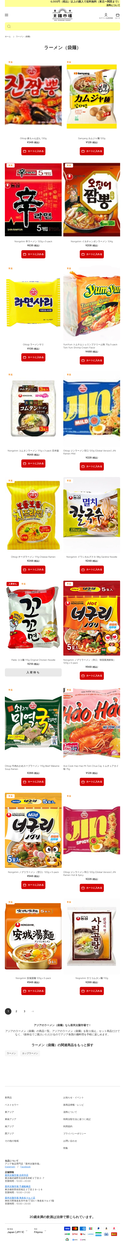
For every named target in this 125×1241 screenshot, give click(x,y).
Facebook (26, 1166)
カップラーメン (30, 1053)
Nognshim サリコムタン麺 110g (92, 978)
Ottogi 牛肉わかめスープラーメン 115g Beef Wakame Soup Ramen (32, 767)
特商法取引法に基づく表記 (77, 1119)
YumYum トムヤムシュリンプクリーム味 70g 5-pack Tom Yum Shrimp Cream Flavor (90, 346)
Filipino (38, 1232)
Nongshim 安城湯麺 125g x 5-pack (33, 978)
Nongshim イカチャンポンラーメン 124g (92, 241)
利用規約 (67, 1126)
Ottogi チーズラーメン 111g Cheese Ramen (33, 557)
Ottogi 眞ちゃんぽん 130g (33, 138)
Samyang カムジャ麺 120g (91, 138)
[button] (117, 15)
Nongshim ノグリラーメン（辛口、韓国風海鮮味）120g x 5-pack (89, 661)
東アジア (9, 1112)
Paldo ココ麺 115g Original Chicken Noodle (33, 660)
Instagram (10, 1166)
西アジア (9, 1133)
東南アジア (10, 1119)
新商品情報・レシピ (73, 1105)
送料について (113, 5)
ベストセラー (12, 1105)
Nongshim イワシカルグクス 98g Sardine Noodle (91, 557)
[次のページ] (31, 1011)
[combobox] (62, 26)
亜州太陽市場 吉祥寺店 (16, 1175)
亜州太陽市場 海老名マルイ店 (20, 1197)
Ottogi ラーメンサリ (33, 344)
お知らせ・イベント (73, 1097)
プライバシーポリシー (74, 1133)
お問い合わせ (70, 1141)
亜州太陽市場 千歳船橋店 (18, 1186)
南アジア (9, 1126)
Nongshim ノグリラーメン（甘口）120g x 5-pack (33, 872)
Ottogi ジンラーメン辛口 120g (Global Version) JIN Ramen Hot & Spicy (89, 873)
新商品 (8, 1097)
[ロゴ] (62, 14)
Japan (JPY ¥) (15, 1232)
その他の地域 (12, 1141)
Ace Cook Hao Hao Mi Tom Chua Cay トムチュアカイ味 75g (90, 767)
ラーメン (11, 1053)
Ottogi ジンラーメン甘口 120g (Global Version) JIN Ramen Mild (89, 452)
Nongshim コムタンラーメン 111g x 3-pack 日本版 (33, 450)
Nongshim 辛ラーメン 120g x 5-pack (33, 241)
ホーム (8, 36)
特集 (65, 1148)
